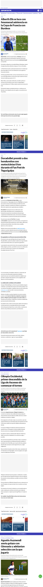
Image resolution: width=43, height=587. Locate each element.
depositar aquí (5, 290)
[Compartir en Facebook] (14, 125)
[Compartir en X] (20, 125)
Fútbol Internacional (27, 13)
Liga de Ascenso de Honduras (21, 511)
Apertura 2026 (12, 511)
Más (5, 15)
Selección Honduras (11, 13)
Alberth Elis (15, 129)
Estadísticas (35, 13)
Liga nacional (6, 372)
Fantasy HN (19, 13)
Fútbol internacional (8, 536)
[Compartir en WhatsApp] (17, 125)
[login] (38, 10)
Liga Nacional (4, 13)
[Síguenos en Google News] (22, 125)
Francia (11, 129)
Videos (39, 13)
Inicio (2, 15)
